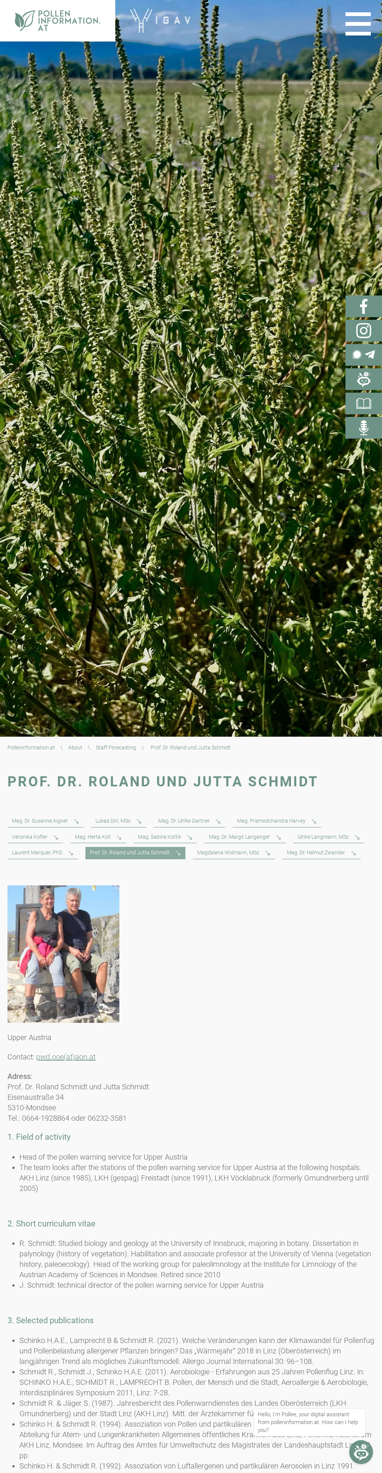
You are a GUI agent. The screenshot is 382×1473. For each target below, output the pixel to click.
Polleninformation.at (31, 748)
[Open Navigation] (358, 24)
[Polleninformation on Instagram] (363, 330)
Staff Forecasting (116, 748)
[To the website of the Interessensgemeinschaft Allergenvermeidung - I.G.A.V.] (160, 20)
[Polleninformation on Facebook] (363, 306)
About (75, 748)
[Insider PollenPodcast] (363, 428)
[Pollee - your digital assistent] (363, 379)
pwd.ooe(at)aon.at (66, 1056)
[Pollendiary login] (363, 403)
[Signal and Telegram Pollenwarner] (363, 355)
